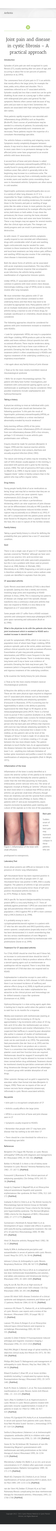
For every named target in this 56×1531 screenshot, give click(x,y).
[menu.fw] (28, 26)
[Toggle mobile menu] (51, 4)
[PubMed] (38, 1158)
